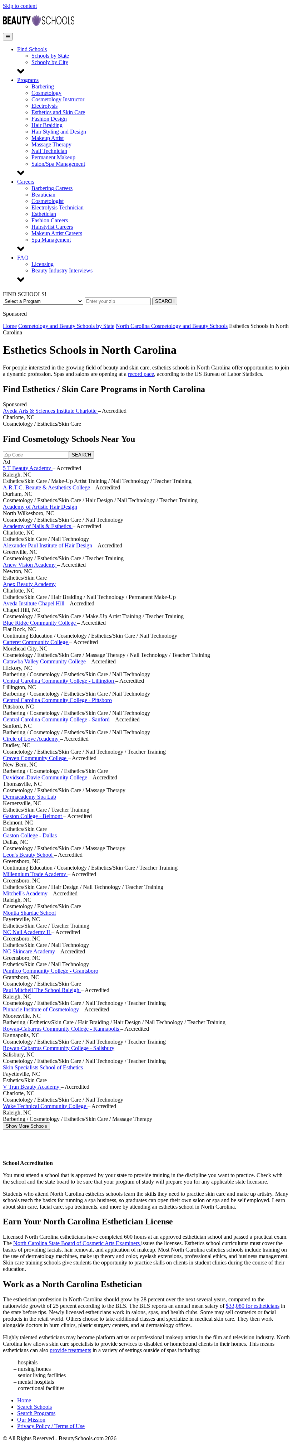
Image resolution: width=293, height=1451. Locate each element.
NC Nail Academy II (27, 932)
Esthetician (43, 214)
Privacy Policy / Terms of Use (51, 1426)
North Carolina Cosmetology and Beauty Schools (172, 326)
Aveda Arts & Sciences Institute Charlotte (50, 411)
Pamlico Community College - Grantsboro (50, 971)
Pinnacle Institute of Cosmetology (41, 1009)
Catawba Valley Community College (45, 661)
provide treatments (70, 1350)
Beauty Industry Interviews (62, 270)
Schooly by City (49, 62)
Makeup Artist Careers (56, 233)
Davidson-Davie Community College (46, 777)
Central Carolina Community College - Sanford (57, 719)
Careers (25, 182)
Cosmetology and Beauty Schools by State (66, 326)
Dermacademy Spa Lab (29, 797)
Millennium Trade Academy (35, 874)
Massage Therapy (51, 144)
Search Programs (36, 1413)
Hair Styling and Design (58, 132)
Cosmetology (46, 93)
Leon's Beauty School (28, 855)
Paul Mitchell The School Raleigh (42, 990)
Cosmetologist (47, 201)
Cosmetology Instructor (57, 99)
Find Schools (32, 49)
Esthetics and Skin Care (58, 112)
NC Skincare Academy (29, 951)
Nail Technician (49, 151)
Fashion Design (49, 119)
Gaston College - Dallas (30, 835)
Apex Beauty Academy (29, 584)
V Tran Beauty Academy (32, 1087)
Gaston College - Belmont (33, 816)
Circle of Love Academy (31, 739)
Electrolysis (44, 106)
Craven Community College (35, 758)
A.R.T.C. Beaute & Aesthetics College (47, 487)
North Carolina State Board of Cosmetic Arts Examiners (77, 1243)
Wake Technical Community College (45, 1106)
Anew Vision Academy (30, 565)
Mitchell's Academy (26, 893)
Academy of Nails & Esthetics (38, 526)
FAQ (23, 258)
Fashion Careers (49, 220)
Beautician (43, 195)
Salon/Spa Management (58, 164)
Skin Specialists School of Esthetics (43, 1067)
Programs (28, 80)
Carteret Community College (36, 642)
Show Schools (26, 1126)
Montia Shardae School (29, 913)
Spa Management (51, 240)
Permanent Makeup (53, 157)
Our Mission (31, 1420)
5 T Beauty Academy (28, 468)
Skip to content (20, 6)
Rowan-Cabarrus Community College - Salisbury (58, 1048)
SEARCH (164, 301)
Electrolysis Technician (57, 207)
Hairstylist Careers (52, 227)
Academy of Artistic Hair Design (40, 507)
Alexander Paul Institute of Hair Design (48, 545)
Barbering (42, 86)
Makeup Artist (47, 138)
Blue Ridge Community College (40, 623)
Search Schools (34, 1407)
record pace (141, 374)
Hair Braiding (47, 125)
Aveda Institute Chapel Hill (34, 603)
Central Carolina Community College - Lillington (59, 681)
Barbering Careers (52, 188)
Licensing (42, 264)
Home (10, 326)
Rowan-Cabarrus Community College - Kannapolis (61, 1029)
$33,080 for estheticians (252, 1306)
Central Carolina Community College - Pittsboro (57, 700)
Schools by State (50, 56)
